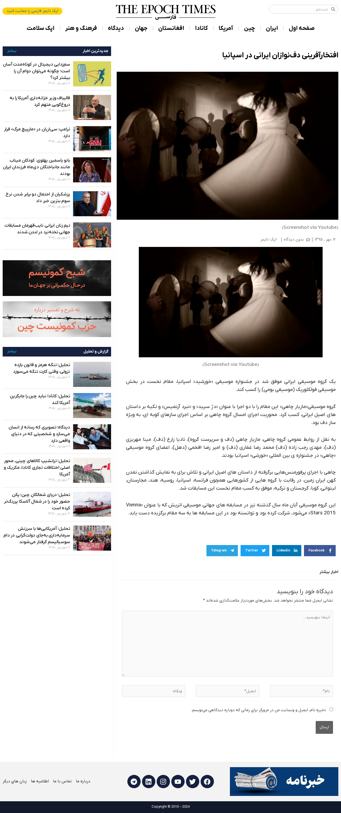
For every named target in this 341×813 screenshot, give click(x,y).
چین (249, 28)
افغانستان (171, 28)
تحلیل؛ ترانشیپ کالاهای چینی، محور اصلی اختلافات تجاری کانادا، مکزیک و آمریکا (37, 467)
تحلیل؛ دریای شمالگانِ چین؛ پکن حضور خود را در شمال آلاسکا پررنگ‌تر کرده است (37, 501)
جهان (141, 28)
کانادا (201, 28)
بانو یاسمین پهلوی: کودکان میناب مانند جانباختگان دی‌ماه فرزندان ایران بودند (36, 167)
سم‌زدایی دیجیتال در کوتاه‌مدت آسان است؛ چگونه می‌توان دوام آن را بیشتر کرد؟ (36, 71)
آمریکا (226, 28)
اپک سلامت (40, 28)
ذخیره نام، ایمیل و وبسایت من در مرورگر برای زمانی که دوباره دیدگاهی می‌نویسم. (258, 710)
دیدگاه (116, 28)
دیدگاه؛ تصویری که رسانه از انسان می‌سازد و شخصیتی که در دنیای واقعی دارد (39, 434)
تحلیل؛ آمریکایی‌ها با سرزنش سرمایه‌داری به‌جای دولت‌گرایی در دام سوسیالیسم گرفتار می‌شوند (36, 535)
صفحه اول (302, 28)
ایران (272, 28)
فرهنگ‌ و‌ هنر (81, 28)
